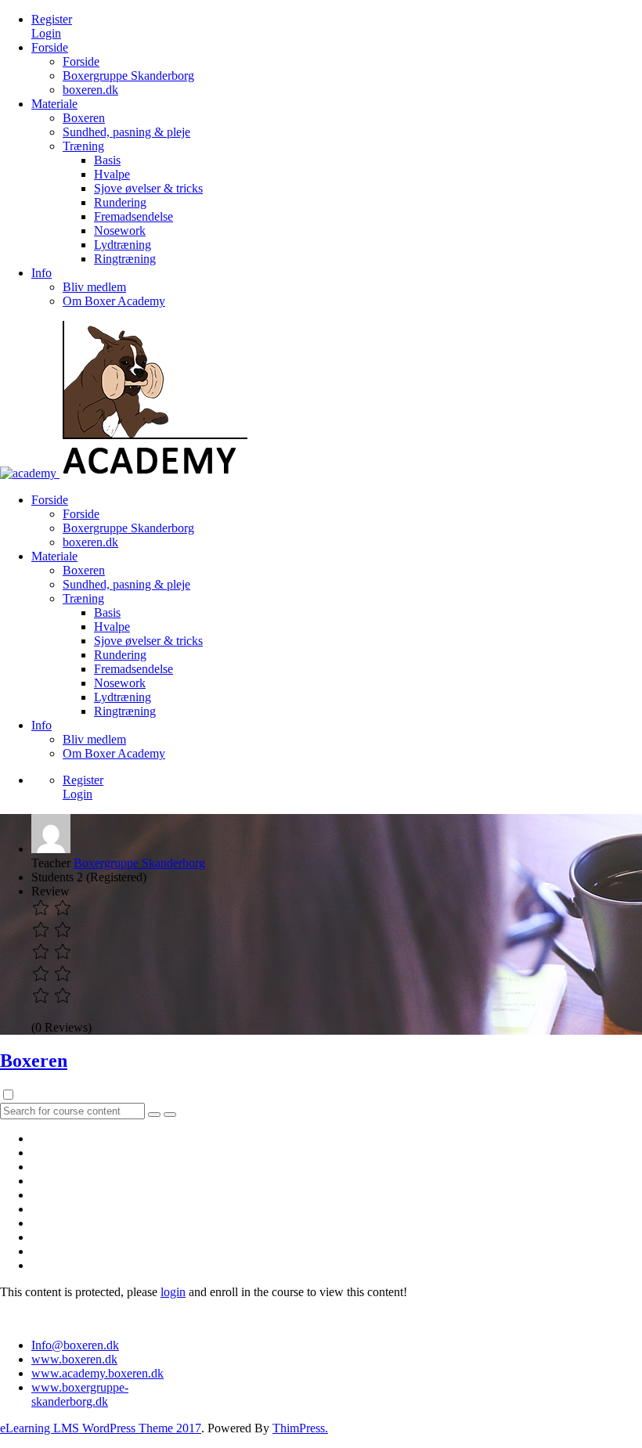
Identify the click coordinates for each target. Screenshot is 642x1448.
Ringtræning (125, 258)
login (173, 1292)
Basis (107, 160)
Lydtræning (122, 244)
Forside (49, 47)
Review (50, 891)
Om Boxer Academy (114, 301)
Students (52, 877)
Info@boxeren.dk (75, 1345)
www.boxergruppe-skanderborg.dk (79, 1394)
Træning (83, 146)
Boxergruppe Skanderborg (128, 75)
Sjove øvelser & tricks (148, 188)
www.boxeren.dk (74, 1359)
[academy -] (28, 473)
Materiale (54, 103)
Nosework (120, 230)
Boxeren (84, 117)
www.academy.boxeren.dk (97, 1373)
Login (46, 33)
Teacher (50, 863)
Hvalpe (112, 174)
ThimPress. (300, 1428)
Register (51, 19)
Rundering (120, 202)
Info (41, 272)
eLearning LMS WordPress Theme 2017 (100, 1428)
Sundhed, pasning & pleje (126, 132)
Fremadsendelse (133, 216)
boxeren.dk (90, 89)
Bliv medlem (94, 287)
